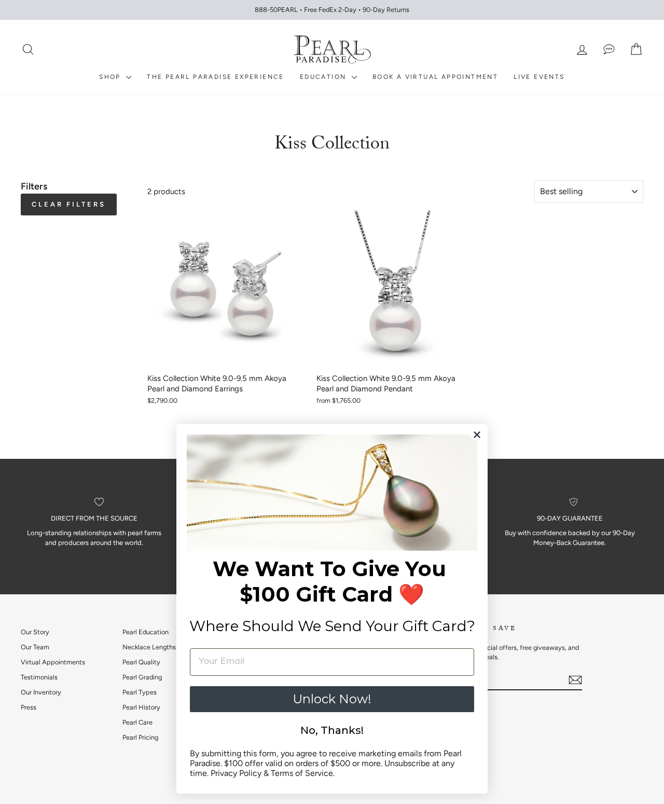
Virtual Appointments (53, 662)
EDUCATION (324, 76)
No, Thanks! (332, 730)
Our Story (35, 632)
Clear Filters (69, 204)
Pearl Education (145, 632)
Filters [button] (34, 186)
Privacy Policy (236, 773)
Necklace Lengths (149, 647)
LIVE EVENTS (539, 76)
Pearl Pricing (140, 737)
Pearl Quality (141, 662)
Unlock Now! (332, 698)
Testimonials (39, 677)
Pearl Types (139, 692)
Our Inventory (41, 692)
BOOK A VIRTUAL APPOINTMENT (435, 76)
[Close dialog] (477, 434)
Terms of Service (302, 773)
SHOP (111, 76)
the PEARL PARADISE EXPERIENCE (215, 76)
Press (28, 707)
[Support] (609, 49)
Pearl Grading (142, 677)
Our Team (35, 647)
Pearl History (141, 707)
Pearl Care (137, 722)
